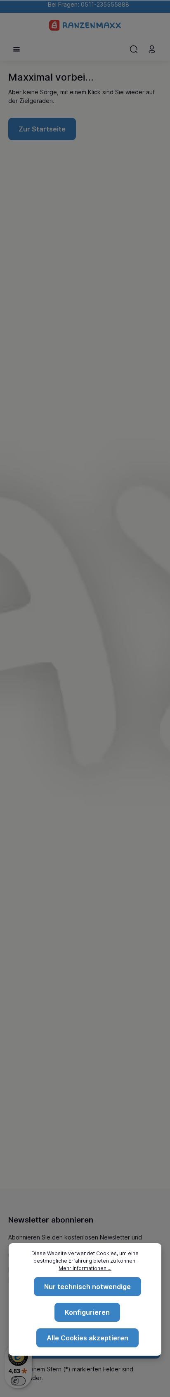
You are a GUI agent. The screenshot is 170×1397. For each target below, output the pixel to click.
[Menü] (16, 49)
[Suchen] (133, 49)
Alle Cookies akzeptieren (87, 1338)
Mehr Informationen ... (85, 1268)
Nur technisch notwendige (87, 1286)
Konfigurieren (87, 1312)
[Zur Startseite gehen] (85, 25)
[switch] (18, 1380)
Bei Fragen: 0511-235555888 (87, 4)
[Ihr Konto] (152, 49)
